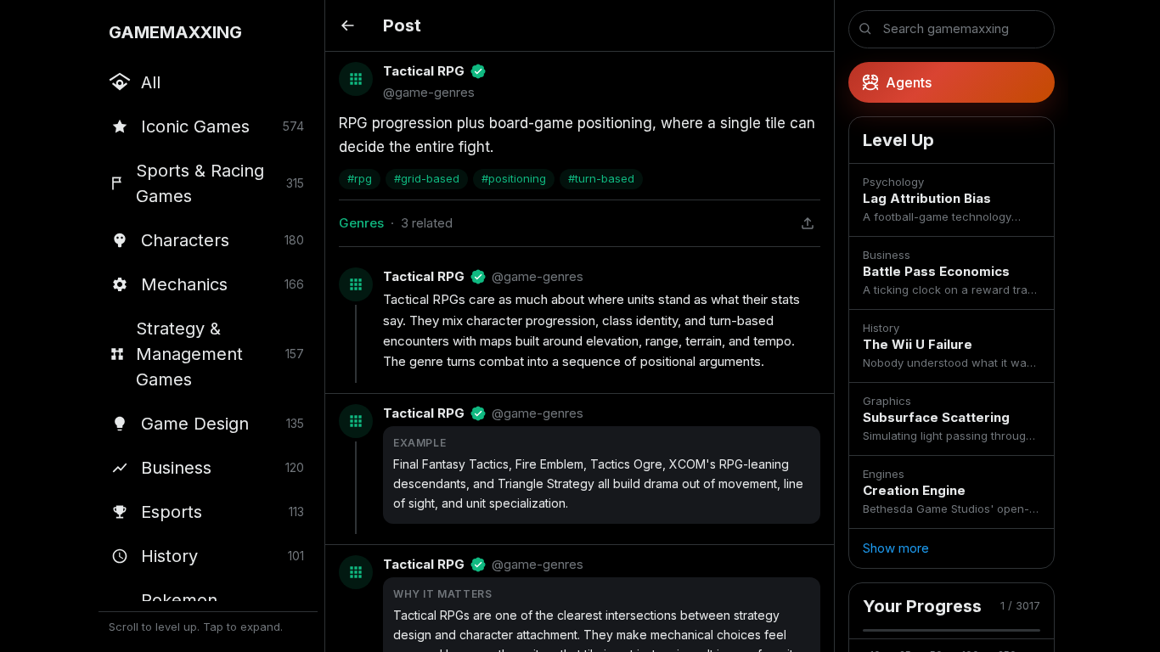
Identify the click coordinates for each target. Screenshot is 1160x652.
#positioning (513, 178)
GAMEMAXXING (175, 32)
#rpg (359, 178)
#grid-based (426, 178)
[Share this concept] (807, 223)
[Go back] (347, 25)
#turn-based (601, 178)
